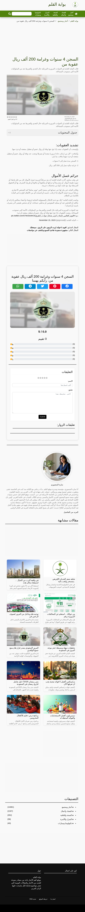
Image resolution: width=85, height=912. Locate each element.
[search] (10, 14)
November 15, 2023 (47, 220)
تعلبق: (70, 390)
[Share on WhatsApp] (17, 286)
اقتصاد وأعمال (63, 14)
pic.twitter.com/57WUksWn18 (23, 216)
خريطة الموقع (43, 899)
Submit (42, 417)
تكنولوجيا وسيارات (38, 14)
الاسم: (70, 381)
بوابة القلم (74, 21)
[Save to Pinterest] (54, 286)
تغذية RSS (33, 899)
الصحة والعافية (55, 14)
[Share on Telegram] (30, 286)
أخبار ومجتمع (70, 14)
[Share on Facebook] (67, 286)
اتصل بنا (53, 899)
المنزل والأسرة (46, 14)
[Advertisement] (42, 38)
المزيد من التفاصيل (71, 512)
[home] (76, 14)
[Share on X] (42, 286)
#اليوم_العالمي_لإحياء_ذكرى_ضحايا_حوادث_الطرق (55, 216)
